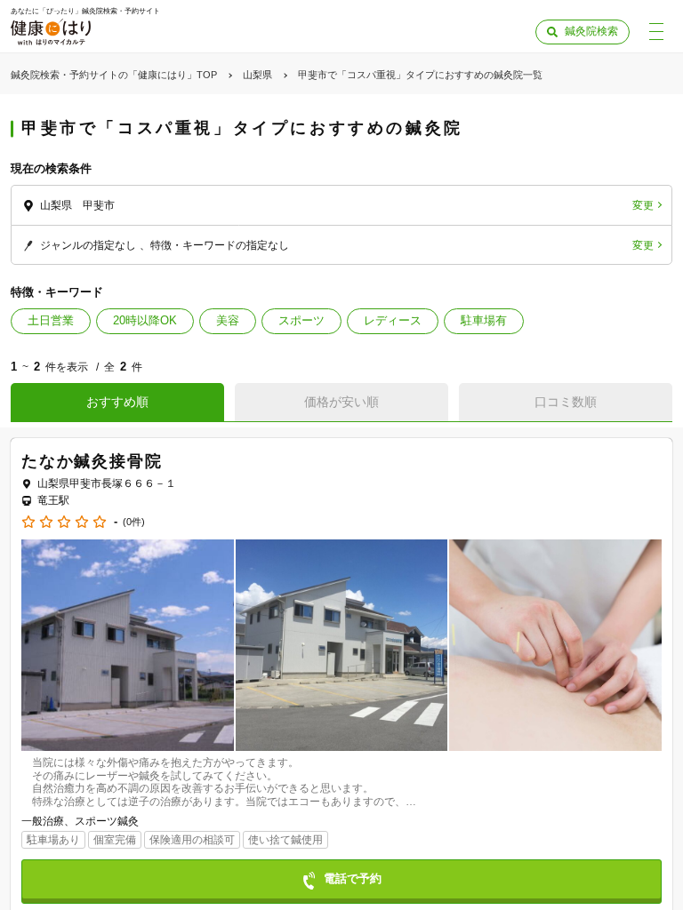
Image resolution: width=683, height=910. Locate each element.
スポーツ (301, 320)
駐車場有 (484, 320)
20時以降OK (145, 320)
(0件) (134, 522)
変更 (643, 205)
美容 (227, 320)
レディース (393, 320)
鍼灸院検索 (591, 31)
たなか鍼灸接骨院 (91, 461)
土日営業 (51, 320)
